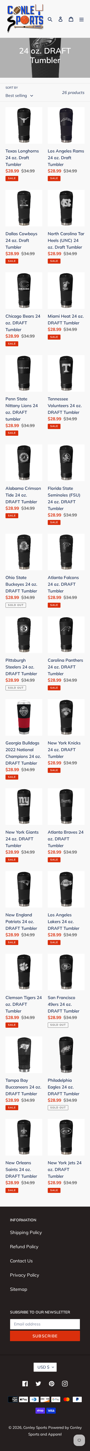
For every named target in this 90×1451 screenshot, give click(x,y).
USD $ (44, 1367)
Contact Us (21, 1261)
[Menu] (81, 19)
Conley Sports (35, 1427)
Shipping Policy (26, 1232)
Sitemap (18, 1289)
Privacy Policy (24, 1275)
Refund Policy (24, 1246)
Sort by (12, 87)
